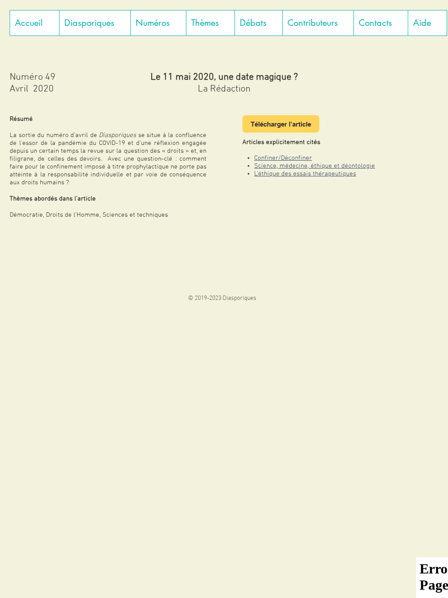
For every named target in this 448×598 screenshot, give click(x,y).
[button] (94, 23)
